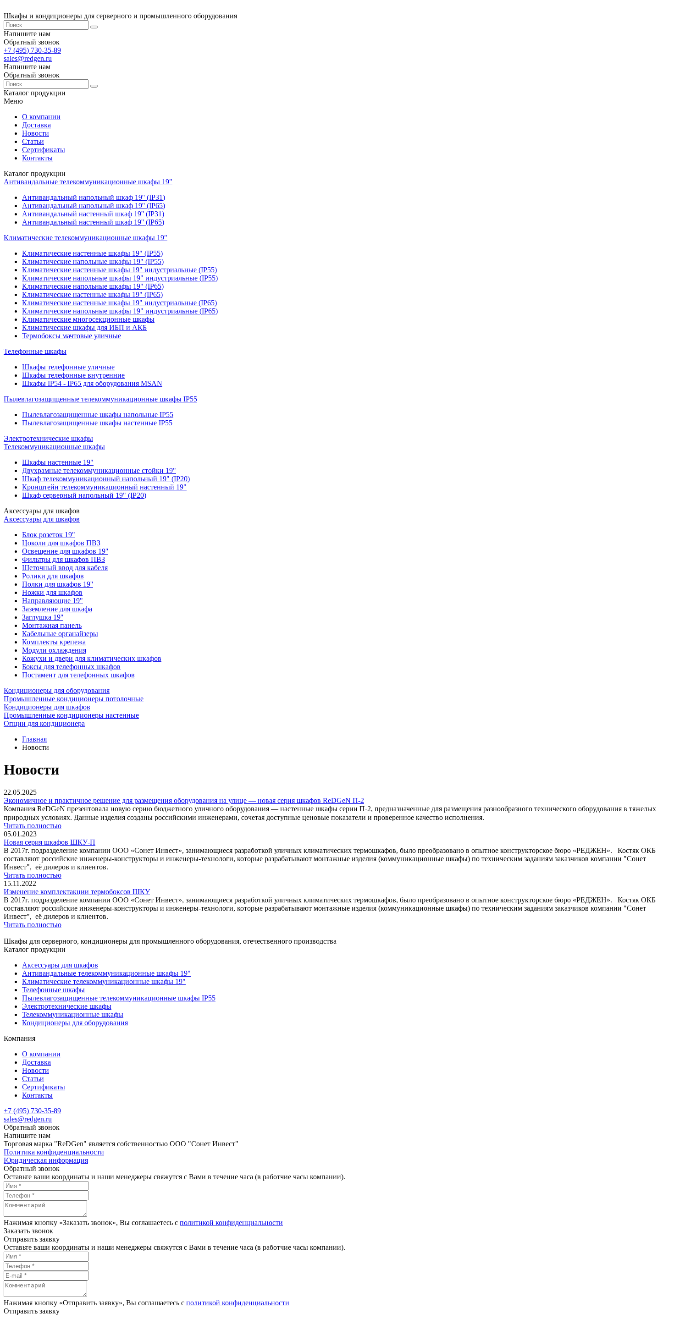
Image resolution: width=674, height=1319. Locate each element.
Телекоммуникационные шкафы (54, 447)
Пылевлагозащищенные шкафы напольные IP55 (97, 414)
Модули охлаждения (54, 650)
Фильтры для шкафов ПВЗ (63, 559)
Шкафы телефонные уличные (68, 367)
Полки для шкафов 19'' (57, 584)
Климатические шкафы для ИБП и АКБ (84, 327)
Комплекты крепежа (54, 642)
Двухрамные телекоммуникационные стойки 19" (99, 470)
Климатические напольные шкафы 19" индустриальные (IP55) (120, 278)
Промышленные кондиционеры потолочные (74, 699)
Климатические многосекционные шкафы (88, 319)
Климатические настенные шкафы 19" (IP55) (92, 253)
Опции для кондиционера (44, 723)
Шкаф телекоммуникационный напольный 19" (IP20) (106, 479)
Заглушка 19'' (42, 617)
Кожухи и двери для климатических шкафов (91, 658)
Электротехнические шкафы (48, 438)
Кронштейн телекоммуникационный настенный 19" (104, 487)
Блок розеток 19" (48, 535)
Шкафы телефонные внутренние (73, 375)
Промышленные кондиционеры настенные (71, 715)
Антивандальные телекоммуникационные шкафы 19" (88, 182)
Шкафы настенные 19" (58, 462)
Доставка (36, 125)
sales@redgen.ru (28, 58)
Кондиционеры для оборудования (57, 690)
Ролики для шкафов (53, 576)
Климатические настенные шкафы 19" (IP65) (92, 294)
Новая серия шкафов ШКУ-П (49, 842)
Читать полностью (32, 826)
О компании (41, 117)
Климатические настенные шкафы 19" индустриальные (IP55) (119, 270)
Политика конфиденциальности (54, 1152)
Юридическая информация (46, 1160)
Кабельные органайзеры (60, 634)
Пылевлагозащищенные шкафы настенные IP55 (97, 423)
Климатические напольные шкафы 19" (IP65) (93, 286)
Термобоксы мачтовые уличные (71, 336)
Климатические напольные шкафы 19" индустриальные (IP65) (120, 311)
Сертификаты (43, 150)
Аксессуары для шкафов (42, 519)
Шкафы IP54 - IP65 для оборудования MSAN (92, 383)
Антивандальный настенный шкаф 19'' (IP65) (93, 222)
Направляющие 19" (52, 601)
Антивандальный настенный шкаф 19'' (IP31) (93, 214)
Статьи (33, 141)
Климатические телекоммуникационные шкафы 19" (85, 238)
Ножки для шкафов (52, 592)
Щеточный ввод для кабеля (65, 568)
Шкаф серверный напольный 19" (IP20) (84, 495)
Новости (35, 133)
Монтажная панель (52, 625)
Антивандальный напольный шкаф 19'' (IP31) (93, 197)
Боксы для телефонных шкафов (71, 666)
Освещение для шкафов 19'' (65, 551)
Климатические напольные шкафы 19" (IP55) (93, 261)
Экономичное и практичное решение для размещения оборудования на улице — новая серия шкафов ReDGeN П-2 (184, 800)
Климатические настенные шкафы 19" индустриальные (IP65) (119, 303)
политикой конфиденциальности (231, 1222)
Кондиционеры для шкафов (47, 707)
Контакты (37, 158)
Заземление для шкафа (57, 609)
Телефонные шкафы (35, 351)
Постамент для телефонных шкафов (78, 675)
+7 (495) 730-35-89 (32, 50)
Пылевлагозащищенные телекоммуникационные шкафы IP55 (100, 399)
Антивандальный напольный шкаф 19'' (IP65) (93, 205)
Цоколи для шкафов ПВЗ (61, 543)
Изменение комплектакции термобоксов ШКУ (77, 892)
